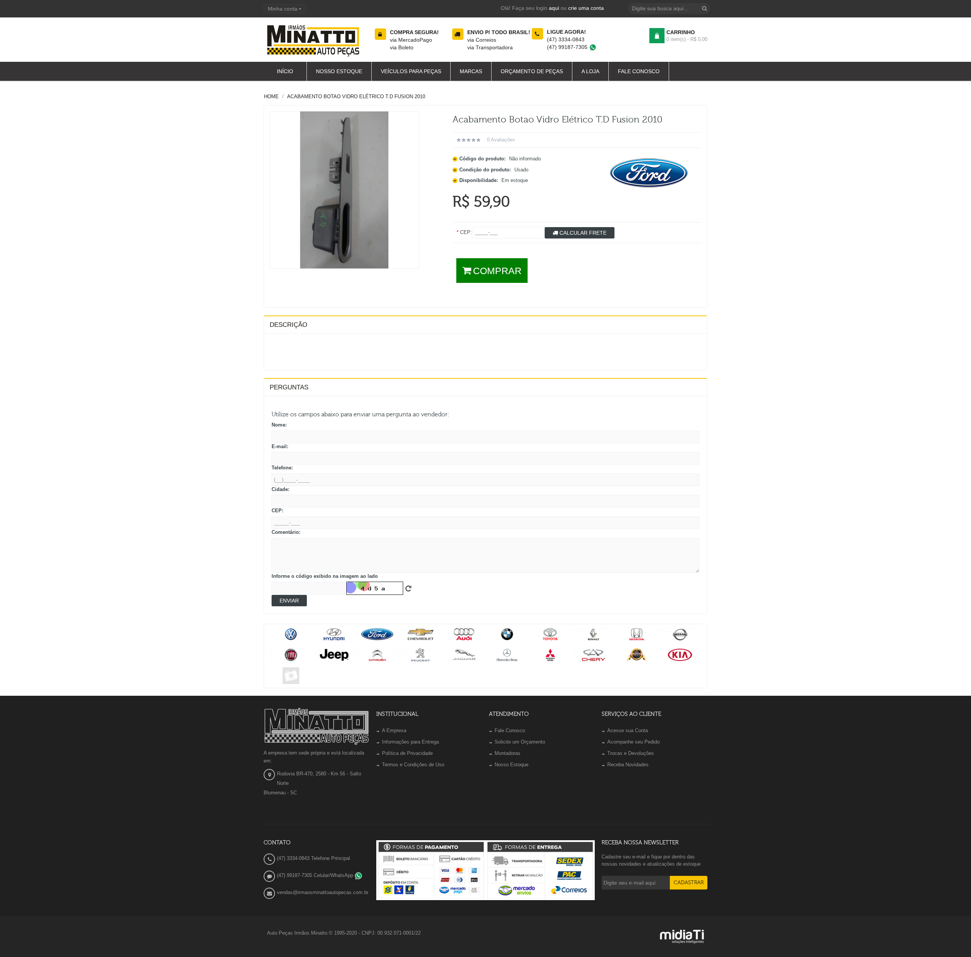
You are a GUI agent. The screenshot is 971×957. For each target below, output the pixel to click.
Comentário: (286, 532)
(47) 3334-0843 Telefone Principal (313, 858)
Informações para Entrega (410, 742)
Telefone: (282, 468)
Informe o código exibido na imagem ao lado (325, 576)
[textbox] (669, 8)
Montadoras (507, 753)
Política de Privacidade (407, 753)
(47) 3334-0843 (565, 39)
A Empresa (394, 730)
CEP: (277, 510)
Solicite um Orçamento (520, 742)
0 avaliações (501, 140)
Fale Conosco (510, 730)
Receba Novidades (628, 764)
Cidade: (280, 489)
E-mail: (280, 446)
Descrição (288, 324)
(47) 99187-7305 (568, 47)
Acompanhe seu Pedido (633, 742)
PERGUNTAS (289, 387)
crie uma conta (586, 8)
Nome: (279, 425)
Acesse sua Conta (627, 730)
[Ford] (649, 173)
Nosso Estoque (511, 764)
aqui (554, 8)
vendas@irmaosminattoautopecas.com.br (322, 892)
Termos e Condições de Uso (413, 764)
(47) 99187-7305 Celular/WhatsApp (316, 875)
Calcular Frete (582, 233)
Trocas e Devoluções (630, 753)
